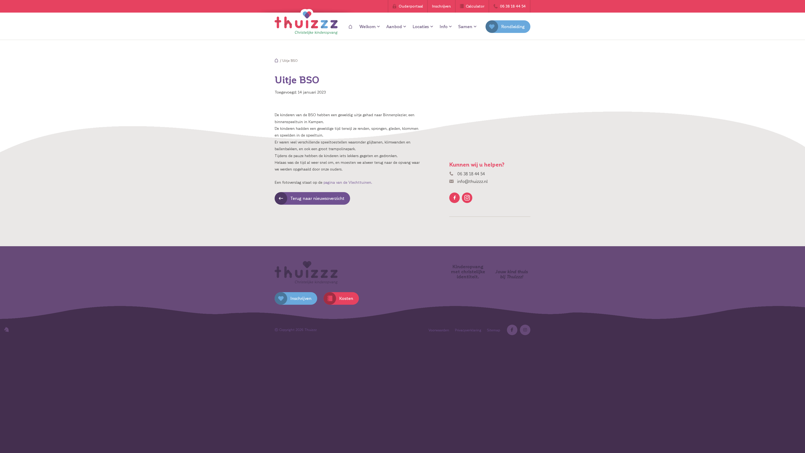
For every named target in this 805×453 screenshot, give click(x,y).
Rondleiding (513, 26)
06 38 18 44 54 (470, 174)
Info (444, 26)
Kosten (346, 298)
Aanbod (394, 26)
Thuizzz (310, 330)
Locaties (421, 26)
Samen (465, 26)
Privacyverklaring (468, 330)
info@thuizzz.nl (472, 181)
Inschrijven (441, 6)
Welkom (367, 26)
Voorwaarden (438, 330)
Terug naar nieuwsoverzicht (317, 198)
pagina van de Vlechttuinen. (347, 182)
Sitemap (493, 330)
